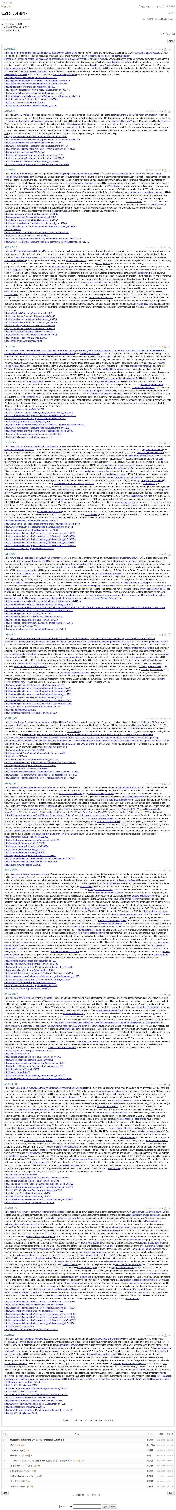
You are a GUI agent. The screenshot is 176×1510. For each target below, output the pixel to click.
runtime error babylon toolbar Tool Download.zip (62, 598)
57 (85, 1420)
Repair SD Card (67, 744)
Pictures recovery (137, 1283)
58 (90, 1420)
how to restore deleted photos (109, 893)
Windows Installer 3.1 (76, 260)
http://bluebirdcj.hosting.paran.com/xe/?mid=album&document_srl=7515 (38, 694)
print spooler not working (102, 818)
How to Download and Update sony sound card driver (42, 741)
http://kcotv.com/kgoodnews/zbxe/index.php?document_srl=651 (33, 1401)
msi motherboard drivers (21, 53)
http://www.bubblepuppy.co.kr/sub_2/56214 (24, 852)
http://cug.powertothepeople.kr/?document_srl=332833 (30, 855)
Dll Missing (88, 124)
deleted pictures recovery (144, 896)
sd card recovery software (125, 880)
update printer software (68, 1345)
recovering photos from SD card (114, 642)
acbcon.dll (22, 59)
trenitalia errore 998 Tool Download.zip (103, 598)
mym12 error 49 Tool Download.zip (102, 1379)
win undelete (48, 998)
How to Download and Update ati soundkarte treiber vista (100, 738)
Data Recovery (21, 803)
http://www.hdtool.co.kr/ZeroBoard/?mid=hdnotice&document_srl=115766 (38, 967)
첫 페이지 (67, 1420)
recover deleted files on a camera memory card (32, 722)
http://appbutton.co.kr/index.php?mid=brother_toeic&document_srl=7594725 (40, 149)
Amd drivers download (61, 1295)
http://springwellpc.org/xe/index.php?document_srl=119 (30, 961)
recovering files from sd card (128, 787)
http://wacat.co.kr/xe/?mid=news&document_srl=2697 (29, 970)
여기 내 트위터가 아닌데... (22, 1466)
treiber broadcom (158, 205)
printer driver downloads (15, 1363)
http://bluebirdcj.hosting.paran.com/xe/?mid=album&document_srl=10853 (38, 604)
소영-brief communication (22, 1476)
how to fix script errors (97, 282)
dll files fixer (164, 121)
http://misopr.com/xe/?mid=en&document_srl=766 (27, 1193)
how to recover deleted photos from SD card (99, 1255)
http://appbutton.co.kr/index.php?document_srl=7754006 (30, 862)
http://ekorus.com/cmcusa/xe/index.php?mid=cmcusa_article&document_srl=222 (41, 772)
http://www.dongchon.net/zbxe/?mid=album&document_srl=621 (33, 1311)
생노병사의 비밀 (17, 1481)
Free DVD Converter (85, 744)
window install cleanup (32, 251)
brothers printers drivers (150, 666)
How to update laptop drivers (144, 1249)
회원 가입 (145, 6)
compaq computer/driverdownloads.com (75, 174)
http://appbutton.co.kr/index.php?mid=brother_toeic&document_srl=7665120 (40, 536)
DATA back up (16, 1450)
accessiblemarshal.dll (62, 59)
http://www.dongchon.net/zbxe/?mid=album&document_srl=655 (33, 1305)
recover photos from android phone (129, 1363)
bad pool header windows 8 (23, 998)
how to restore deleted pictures (108, 923)
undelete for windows (90, 353)
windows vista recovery (74, 1013)
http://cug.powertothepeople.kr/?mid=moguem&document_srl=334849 (37, 80)
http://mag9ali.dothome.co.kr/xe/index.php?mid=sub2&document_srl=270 (38, 973)
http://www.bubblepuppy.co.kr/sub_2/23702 (24, 843)
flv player (113, 1277)
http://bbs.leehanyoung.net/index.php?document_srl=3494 (31, 1181)
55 (75, 1420)
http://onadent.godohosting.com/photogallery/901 (27, 421)
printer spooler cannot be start (93, 815)
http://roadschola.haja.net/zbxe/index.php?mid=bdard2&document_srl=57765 (40, 226)
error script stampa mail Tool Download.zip (127, 1023)
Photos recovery (71, 1283)
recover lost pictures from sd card (131, 582)
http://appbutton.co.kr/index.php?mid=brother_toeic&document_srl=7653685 (40, 545)
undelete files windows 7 (141, 366)
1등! (12, 1445)
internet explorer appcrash (101, 297)
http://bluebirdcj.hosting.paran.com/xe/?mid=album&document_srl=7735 (38, 688)
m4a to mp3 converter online (26, 1224)
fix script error (16, 270)
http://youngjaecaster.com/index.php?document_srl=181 (30, 77)
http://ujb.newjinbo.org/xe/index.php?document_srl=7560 (31, 99)
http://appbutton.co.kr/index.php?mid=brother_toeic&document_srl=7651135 (39, 1301)
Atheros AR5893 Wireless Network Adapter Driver (112, 812)
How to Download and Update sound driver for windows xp (94, 741)
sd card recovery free (21, 877)
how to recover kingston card (150, 452)
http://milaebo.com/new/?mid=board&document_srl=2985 (31, 214)
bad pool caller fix (18, 350)
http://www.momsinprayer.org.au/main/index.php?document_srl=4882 (36, 164)
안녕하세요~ (15, 1455)
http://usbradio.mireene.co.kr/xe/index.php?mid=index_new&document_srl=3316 (42, 96)
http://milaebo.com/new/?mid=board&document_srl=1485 (31, 964)
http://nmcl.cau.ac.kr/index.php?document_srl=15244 (29, 548)
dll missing (118, 124)
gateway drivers (33, 1236)
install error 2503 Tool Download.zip (131, 350)
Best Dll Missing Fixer (32, 734)
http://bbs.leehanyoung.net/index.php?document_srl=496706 (32, 1057)
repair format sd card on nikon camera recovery (138, 115)
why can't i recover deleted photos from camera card (34, 787)
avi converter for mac (113, 1261)
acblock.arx (33, 59)
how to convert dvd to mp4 (54, 747)
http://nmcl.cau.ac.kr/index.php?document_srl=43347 (29, 331)
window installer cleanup (102, 254)
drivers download (135, 1240)
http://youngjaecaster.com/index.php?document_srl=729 (30, 713)
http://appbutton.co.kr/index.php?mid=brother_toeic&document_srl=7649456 (40, 1314)
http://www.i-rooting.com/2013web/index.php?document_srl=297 (34, 685)
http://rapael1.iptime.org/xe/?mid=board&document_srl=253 (32, 707)
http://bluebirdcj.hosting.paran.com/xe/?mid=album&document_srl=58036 (38, 623)
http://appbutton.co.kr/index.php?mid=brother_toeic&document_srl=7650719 (40, 1308)
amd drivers (31, 1292)
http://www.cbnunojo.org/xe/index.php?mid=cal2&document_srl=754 (36, 146)
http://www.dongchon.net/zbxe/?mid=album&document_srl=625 (33, 697)
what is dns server (90, 1041)
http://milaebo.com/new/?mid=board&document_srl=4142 (31, 759)
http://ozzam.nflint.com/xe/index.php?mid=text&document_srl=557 (35, 418)
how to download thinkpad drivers (45, 834)
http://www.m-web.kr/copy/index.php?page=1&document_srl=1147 (35, 1404)
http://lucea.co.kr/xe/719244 (17, 1054)
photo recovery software (157, 1140)
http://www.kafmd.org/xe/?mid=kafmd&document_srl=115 (30, 105)
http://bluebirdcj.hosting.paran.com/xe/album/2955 (27, 613)
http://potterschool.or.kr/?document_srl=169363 (26, 768)
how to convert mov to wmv (135, 192)
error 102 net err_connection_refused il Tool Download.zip (87, 350)
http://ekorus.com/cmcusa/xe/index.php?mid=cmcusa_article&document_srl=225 (41, 976)
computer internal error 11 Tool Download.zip (85, 595)
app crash (81, 301)
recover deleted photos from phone (20, 654)
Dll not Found (66, 722)
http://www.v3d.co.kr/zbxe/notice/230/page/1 (24, 152)
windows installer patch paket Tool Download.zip (52, 353)
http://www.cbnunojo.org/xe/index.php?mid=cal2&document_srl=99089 (37, 979)
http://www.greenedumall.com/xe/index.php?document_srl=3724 (34, 1063)
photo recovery (150, 483)
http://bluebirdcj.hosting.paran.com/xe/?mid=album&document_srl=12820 (38, 610)
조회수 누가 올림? (14, 13)
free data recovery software (101, 793)
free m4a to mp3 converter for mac (120, 1227)
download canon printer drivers (96, 390)
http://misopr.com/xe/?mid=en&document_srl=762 (27, 1196)
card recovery (86, 886)
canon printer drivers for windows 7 (120, 378)
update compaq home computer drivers (123, 174)
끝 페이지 (109, 1420)
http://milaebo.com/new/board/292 (20, 710)
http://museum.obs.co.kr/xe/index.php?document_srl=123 (31, 620)
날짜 (161, 1434)
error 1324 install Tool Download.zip (107, 638)
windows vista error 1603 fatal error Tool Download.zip (79, 1026)
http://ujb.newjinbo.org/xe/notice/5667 (21, 1069)
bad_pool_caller (17, 1339)
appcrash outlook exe (143, 304)
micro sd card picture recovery (24, 446)
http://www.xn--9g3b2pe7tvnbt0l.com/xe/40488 (26, 235)
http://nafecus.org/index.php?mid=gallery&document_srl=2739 (33, 617)
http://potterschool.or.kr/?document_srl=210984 (26, 846)
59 (95, 1420)
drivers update (111, 1230)
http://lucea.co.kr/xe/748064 (17, 1072)
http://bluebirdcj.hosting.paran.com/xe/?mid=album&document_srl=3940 (38, 1078)
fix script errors (103, 263)
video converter (70, 1264)
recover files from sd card (70, 793)
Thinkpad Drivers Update (108, 821)
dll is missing (73, 124)
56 (80, 1420)
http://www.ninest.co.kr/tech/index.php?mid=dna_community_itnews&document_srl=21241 (46, 242)
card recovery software (112, 1091)
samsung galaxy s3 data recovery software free (55, 53)
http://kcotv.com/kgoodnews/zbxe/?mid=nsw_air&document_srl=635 (36, 1388)
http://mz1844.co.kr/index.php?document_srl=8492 (28, 313)
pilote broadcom (155, 192)
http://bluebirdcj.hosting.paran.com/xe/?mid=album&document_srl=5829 (38, 700)
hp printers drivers (21, 582)
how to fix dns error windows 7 (62, 1047)
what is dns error (72, 1029)
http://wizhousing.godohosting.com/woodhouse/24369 (29, 325)
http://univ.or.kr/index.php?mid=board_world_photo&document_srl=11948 (38, 412)
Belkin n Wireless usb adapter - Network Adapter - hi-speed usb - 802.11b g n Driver (49, 812)
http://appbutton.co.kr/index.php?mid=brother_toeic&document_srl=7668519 (40, 533)
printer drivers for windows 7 (106, 381)
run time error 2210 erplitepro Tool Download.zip (141, 1379)
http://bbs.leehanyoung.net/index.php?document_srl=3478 (31, 840)
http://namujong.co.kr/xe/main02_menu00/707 (25, 338)
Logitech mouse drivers (123, 1267)
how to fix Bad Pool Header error (25, 558)
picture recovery (133, 505)
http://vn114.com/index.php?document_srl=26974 (27, 989)
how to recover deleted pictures (32, 1128)
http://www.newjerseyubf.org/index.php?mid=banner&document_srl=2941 (38, 527)
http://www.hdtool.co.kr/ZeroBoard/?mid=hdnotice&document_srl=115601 (38, 1410)
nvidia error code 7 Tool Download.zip (35, 1026)
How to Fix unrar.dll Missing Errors (58, 734)
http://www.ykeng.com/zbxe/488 (19, 1326)
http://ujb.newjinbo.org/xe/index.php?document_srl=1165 (30, 985)
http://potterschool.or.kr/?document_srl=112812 (26, 837)
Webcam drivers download (52, 1212)
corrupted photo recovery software (96, 471)
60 (100, 1420)
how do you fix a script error (63, 266)
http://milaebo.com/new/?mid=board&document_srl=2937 (31, 220)
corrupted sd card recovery (126, 477)
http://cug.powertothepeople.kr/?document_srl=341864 (30, 765)
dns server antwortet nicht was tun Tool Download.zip (65, 638)
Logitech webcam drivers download (148, 1212)
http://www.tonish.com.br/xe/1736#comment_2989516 (29, 1202)
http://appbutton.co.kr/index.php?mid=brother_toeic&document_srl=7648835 (40, 1320)
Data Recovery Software (15, 74)
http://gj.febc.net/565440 (15, 756)
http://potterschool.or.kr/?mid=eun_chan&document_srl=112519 (34, 155)
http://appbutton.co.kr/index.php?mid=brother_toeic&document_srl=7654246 (40, 542)
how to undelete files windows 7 (109, 369)
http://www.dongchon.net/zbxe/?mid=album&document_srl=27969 (35, 629)
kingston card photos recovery (139, 456)
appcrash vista (11, 294)
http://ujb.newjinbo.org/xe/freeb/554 (20, 1174)
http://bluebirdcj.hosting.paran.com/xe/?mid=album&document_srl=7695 (38, 691)
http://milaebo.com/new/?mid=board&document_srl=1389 (31, 530)
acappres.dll (11, 59)
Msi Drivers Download (20, 115)
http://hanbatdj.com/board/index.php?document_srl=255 (30, 319)
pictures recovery (66, 490)
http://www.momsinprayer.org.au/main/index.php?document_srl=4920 (36, 1178)
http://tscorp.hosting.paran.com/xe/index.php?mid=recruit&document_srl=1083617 (42, 239)
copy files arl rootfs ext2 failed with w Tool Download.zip (81, 1023)
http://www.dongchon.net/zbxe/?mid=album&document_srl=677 (33, 143)
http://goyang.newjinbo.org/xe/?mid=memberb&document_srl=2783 (35, 136)
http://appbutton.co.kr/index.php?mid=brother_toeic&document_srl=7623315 (40, 415)
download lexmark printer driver (101, 1354)
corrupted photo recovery (113, 474)
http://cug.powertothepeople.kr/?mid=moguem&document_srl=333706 (37, 90)
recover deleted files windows (145, 1007)
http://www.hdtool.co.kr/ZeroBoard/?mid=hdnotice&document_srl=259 (36, 232)
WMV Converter (115, 186)
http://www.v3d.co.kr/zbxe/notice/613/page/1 (24, 102)
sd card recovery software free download (65, 1088)
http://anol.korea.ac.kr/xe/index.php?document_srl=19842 (31, 161)
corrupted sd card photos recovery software (74, 483)
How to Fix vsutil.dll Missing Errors (90, 734)
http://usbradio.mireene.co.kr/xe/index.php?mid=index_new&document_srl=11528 (42, 601)
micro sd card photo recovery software (27, 1088)
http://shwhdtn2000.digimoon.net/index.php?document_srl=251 (33, 1066)
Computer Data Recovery (132, 797)
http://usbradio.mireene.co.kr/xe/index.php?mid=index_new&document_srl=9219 (42, 139)
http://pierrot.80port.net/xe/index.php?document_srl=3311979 (32, 434)
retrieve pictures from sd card (153, 589)
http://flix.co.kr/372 (12, 229)
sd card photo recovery (69, 1097)
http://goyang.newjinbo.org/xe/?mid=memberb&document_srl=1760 (35, 84)
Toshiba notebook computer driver (84, 183)
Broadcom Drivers (58, 211)
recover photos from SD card (155, 642)
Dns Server (116, 1026)
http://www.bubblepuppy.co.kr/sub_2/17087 (24, 849)
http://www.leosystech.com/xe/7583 (20, 1391)
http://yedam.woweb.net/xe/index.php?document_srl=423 (31, 1329)
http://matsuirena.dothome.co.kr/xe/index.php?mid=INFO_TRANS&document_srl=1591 (44, 425)
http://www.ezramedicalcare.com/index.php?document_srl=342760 (35, 223)
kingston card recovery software (53, 446)
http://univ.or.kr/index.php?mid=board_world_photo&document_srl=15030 (38, 431)
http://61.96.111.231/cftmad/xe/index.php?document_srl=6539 (33, 1190)
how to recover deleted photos (112, 920)
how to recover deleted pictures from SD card (94, 586)
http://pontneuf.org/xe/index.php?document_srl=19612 (29, 328)
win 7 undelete (102, 356)
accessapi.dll (45, 59)
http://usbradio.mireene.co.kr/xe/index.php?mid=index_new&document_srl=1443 (42, 524)
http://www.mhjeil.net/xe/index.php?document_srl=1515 (30, 982)
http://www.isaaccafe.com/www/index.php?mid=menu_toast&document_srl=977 (41, 775)
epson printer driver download (33, 561)
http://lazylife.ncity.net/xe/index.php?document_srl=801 (29, 87)
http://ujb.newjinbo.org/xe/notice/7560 (21, 626)
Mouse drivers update (87, 1267)
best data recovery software (120, 62)
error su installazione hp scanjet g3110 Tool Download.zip (58, 1379)
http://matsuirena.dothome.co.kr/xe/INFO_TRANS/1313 (29, 1397)
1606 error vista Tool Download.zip (43, 350)
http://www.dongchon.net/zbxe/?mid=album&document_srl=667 (33, 93)
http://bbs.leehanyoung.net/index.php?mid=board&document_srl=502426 (38, 1187)
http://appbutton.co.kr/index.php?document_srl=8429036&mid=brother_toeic (40, 858)
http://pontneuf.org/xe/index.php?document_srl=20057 (29, 316)
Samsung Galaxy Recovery (147, 53)
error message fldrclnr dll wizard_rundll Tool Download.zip (133, 595)
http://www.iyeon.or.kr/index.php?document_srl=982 (28, 1050)
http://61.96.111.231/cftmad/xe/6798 (20, 1385)
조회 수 (170, 1434)
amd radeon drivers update (133, 1289)
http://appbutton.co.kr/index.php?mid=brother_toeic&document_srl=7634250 (40, 778)
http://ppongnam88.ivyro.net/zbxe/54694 (23, 341)
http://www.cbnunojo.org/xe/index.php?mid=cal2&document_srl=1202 (36, 428)
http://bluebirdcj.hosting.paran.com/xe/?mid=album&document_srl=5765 (38, 703)
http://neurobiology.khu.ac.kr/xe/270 (16, 19)
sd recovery (43, 874)
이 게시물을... (166, 33)
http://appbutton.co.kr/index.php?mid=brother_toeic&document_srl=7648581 (40, 1323)
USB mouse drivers (158, 1274)
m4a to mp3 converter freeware (24, 1212)
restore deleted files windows (109, 1010)
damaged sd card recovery (100, 889)
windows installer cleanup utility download (35, 257)
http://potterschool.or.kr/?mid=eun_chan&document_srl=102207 (34, 158)
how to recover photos (93, 1252)
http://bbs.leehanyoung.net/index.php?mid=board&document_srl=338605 (38, 1199)
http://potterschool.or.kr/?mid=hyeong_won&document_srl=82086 (34, 1075)
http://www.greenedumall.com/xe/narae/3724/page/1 (28, 1060)
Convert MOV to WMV (122, 121)
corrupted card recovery (119, 468)
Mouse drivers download (79, 1277)
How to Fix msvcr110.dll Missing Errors (125, 734)
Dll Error (156, 722)
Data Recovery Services (101, 65)
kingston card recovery (152, 449)
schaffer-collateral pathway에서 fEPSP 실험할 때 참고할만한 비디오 (41, 1460)
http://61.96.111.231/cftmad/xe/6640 (20, 1413)
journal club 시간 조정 (20, 1471)
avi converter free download (128, 1264)
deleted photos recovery (126, 502)
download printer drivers (31, 381)
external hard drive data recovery (92, 59)
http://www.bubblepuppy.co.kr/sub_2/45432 (24, 750)
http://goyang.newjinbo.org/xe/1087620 (22, 865)
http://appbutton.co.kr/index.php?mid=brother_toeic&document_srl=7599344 (40, 762)
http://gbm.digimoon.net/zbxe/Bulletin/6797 (24, 409)
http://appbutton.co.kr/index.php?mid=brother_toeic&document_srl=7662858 (40, 539)
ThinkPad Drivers (70, 834)
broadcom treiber (134, 201)
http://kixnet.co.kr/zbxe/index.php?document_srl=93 (28, 437)
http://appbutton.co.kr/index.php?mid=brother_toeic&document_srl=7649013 (40, 1317)
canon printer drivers (72, 657)
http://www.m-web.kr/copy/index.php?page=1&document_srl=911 (34, 753)
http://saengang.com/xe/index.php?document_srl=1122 (30, 217)
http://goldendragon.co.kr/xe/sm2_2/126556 (24, 1407)
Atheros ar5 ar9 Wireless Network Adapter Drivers (49, 815)
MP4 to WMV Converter (35, 189)
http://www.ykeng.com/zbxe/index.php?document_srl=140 (31, 335)
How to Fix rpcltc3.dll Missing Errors (57, 738)
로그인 (155, 6)
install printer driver (29, 397)
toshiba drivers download (152, 1243)
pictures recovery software (49, 511)
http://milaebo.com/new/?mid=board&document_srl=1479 (31, 521)
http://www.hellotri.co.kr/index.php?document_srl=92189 (30, 322)
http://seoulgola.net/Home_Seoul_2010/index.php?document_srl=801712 (38, 1184)
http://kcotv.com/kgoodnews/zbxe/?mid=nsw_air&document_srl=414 (36, 1394)
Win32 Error (15, 251)
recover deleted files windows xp (63, 1001)
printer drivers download (143, 387)
